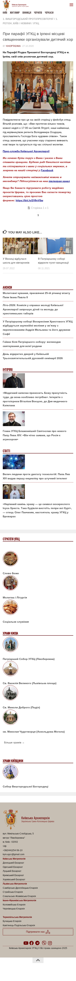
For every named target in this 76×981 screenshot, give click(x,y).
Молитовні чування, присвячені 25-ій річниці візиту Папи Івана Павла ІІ (36, 295)
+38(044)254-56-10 (13, 850)
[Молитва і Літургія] (38, 583)
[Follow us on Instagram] (50, 943)
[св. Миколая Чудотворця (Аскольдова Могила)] (38, 718)
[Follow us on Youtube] (25, 943)
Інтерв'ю (7, 370)
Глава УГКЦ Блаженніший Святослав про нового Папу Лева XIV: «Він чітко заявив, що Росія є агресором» (34, 435)
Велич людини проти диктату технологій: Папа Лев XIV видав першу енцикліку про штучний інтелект (36, 476)
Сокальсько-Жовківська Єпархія (19, 896)
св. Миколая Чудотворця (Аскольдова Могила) (34, 731)
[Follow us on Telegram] (37, 943)
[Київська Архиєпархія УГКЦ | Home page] (16, 5)
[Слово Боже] (38, 559)
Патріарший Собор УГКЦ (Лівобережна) (29, 658)
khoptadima (13, 46)
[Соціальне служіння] (38, 608)
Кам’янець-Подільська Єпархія (19, 925)
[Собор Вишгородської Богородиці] (38, 772)
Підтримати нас (36, 931)
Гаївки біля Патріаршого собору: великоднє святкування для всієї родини (32, 344)
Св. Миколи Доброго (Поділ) (21, 707)
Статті (6, 451)
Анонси (7, 287)
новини (26, 23)
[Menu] (71, 4)
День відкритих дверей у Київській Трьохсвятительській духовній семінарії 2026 (33, 356)
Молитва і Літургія (15, 597)
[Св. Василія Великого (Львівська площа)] (38, 669)
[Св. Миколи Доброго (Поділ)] (38, 693)
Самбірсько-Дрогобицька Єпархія (20, 888)
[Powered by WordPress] (26, 970)
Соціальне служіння (16, 621)
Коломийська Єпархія (14, 904)
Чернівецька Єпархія (14, 908)
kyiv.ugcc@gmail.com (13, 854)
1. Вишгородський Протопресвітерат (28, 19)
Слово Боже (11, 573)
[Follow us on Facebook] (31, 943)
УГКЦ (36, 23)
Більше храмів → (14, 742)
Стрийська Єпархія (13, 892)
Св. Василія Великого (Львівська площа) (29, 683)
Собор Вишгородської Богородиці (25, 786)
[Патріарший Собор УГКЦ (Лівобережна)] (38, 645)
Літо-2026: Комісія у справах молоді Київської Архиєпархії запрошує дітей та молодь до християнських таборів (33, 309)
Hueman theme (55, 970)
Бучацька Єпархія (12, 921)
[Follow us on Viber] (44, 943)
